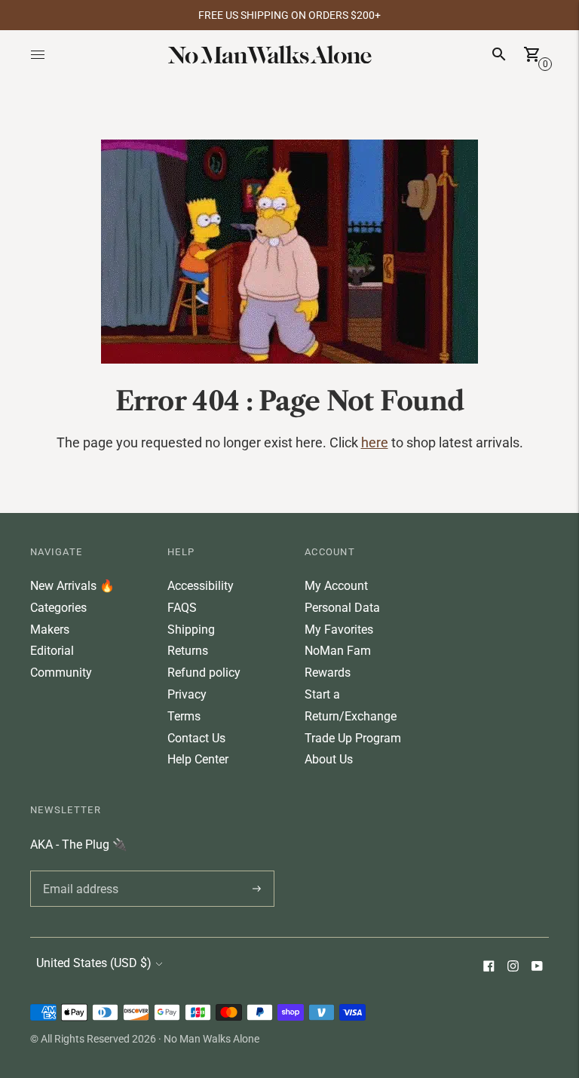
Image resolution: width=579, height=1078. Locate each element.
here (374, 442)
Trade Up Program (353, 738)
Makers (49, 629)
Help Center (197, 759)
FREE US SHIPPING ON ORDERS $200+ (289, 15)
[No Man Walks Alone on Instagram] (513, 967)
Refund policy (203, 672)
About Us (329, 759)
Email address (78, 871)
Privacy (187, 694)
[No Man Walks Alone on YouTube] (537, 967)
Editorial (52, 650)
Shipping (191, 629)
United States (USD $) (94, 963)
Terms (184, 716)
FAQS (182, 607)
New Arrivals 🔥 (72, 586)
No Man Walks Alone (211, 1039)
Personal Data (342, 607)
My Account (336, 586)
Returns (187, 650)
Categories (58, 607)
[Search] (499, 54)
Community (61, 672)
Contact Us (196, 738)
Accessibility (200, 586)
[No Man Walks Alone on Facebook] (488, 967)
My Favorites (339, 629)
